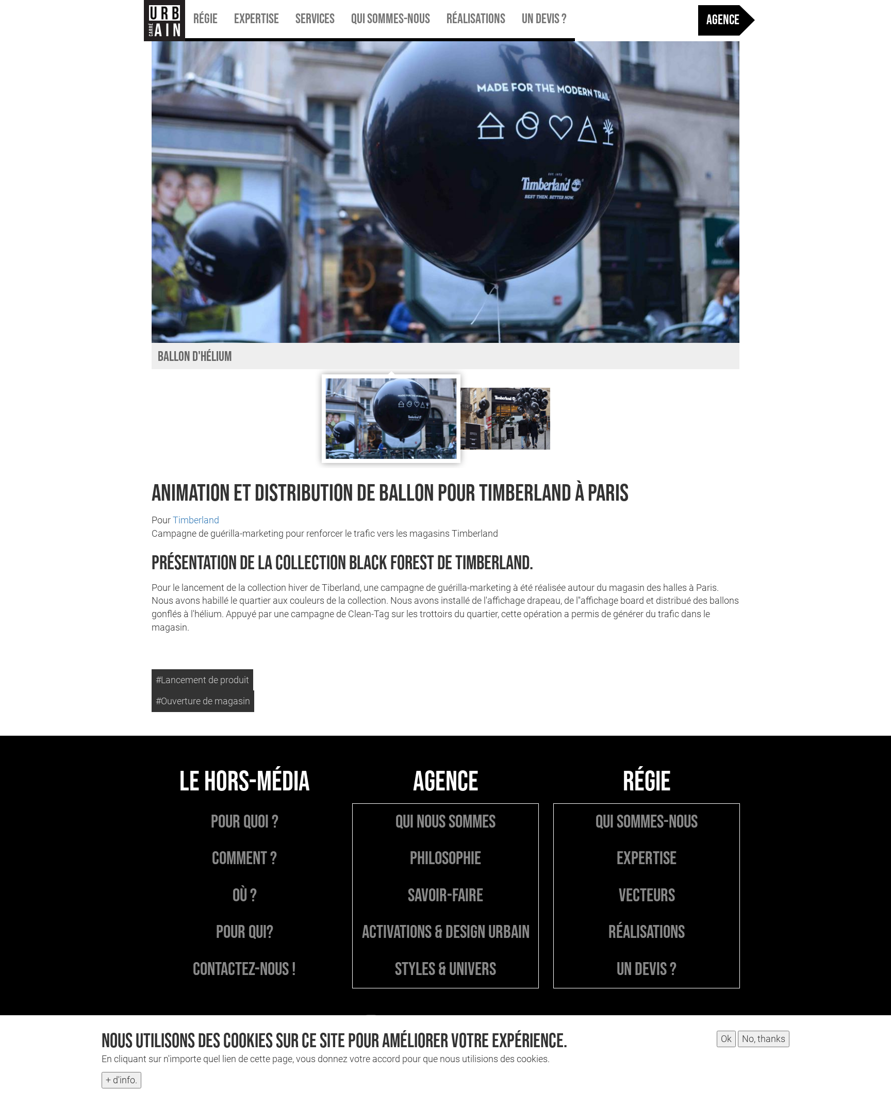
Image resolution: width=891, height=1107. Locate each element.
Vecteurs (647, 896)
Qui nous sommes (445, 822)
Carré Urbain (164, 20)
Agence (722, 20)
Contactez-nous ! (244, 970)
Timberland (196, 520)
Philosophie (445, 859)
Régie (205, 19)
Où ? (245, 896)
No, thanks (763, 1038)
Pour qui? (244, 932)
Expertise (256, 19)
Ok (726, 1038)
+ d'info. (121, 1080)
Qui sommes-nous (390, 19)
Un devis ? (544, 19)
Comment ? (244, 859)
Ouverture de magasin (205, 701)
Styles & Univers (445, 970)
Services (315, 19)
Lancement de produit (205, 679)
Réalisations (476, 19)
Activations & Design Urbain (446, 932)
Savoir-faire (445, 896)
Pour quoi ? (244, 822)
